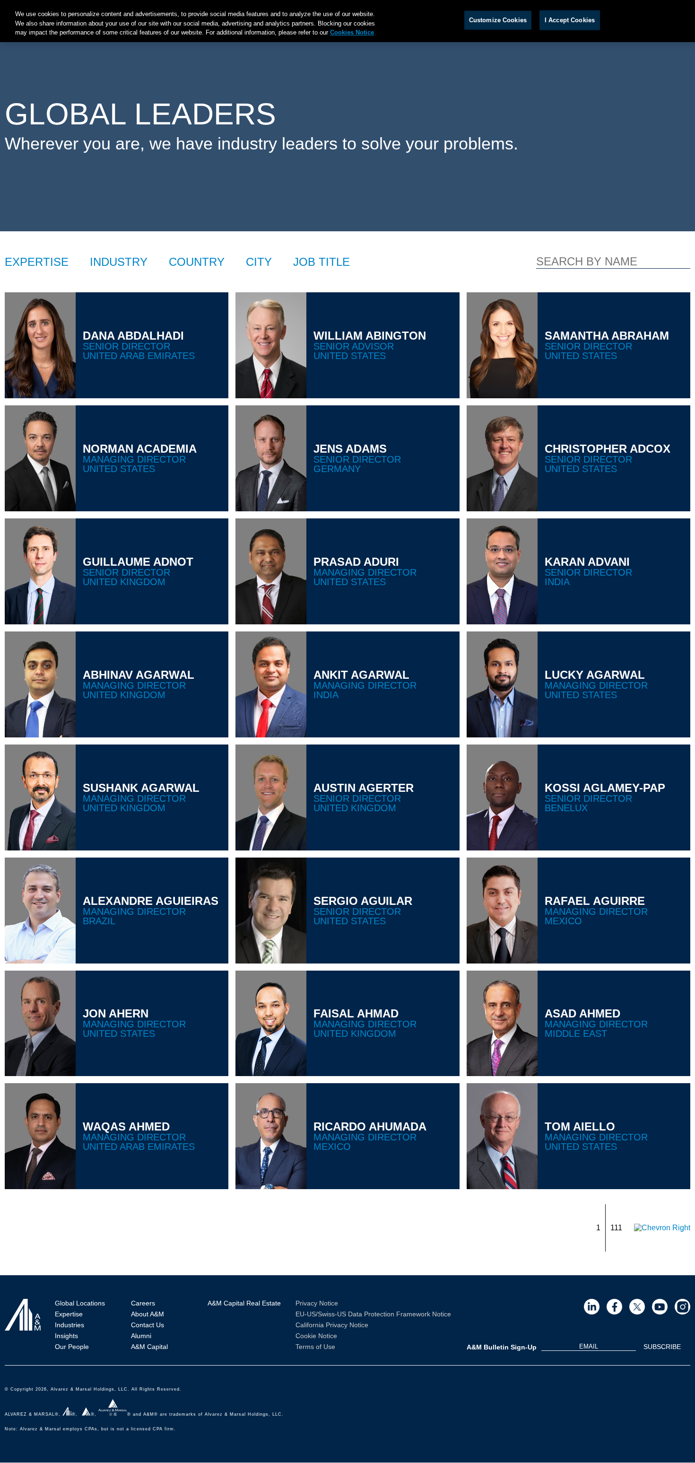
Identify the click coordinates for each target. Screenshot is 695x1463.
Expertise (69, 1314)
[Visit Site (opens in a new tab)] (591, 1306)
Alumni (141, 1336)
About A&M (147, 1314)
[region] (347, 21)
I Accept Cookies (570, 20)
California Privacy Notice (331, 1325)
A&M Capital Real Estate (244, 1303)
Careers (143, 1303)
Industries (69, 1325)
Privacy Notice (316, 1303)
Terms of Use (315, 1346)
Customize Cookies (498, 20)
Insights (66, 1336)
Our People (72, 1346)
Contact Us (147, 1325)
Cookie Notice (316, 1336)
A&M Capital (149, 1346)
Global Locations (80, 1303)
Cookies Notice (352, 32)
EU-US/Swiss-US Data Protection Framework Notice (373, 1314)
